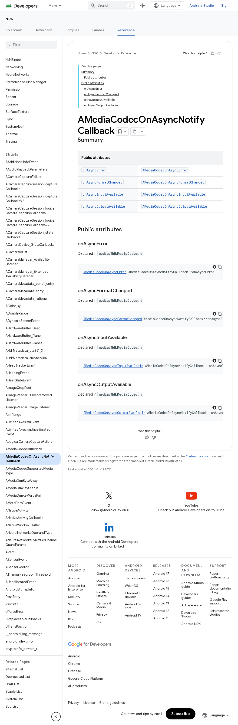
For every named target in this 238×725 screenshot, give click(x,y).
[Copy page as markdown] (135, 131)
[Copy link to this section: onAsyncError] (112, 244)
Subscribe (180, 714)
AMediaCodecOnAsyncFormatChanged (173, 182)
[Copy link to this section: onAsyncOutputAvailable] (136, 385)
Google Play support (218, 601)
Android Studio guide (192, 585)
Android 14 (161, 596)
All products (77, 686)
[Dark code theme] (214, 267)
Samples (72, 30)
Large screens (135, 578)
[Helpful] (212, 53)
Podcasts (74, 626)
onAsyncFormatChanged (102, 182)
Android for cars (133, 606)
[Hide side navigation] (56, 716)
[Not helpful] (219, 53)
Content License (196, 456)
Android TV (133, 615)
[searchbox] (31, 45)
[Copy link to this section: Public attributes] (126, 230)
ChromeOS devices (133, 595)
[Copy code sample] (220, 267)
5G (98, 622)
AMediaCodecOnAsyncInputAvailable (173, 194)
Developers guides (189, 596)
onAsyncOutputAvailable (104, 206)
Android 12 (161, 611)
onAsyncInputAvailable (103, 194)
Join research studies (219, 613)
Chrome (74, 664)
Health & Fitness (102, 594)
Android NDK (191, 624)
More (53, 5)
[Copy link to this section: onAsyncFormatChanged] (136, 291)
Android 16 (161, 581)
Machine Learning (102, 583)
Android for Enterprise (76, 587)
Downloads (44, 30)
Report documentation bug (220, 588)
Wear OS (131, 586)
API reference (191, 605)
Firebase (74, 671)
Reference (126, 30)
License (89, 703)
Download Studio (188, 614)
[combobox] (111, 5)
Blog (71, 619)
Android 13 (161, 603)
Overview (14, 30)
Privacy (101, 614)
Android (74, 578)
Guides (98, 30)
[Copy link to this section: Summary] (107, 140)
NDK (9, 19)
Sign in (226, 5)
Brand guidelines (112, 703)
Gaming (102, 573)
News (72, 612)
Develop (109, 53)
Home (82, 53)
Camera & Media (103, 605)
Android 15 (161, 588)
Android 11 (161, 618)
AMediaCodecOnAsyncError (165, 170)
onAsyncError (94, 170)
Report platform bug (219, 575)
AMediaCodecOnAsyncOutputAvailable (174, 206)
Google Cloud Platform (85, 678)
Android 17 (161, 573)
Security (74, 597)
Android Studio (201, 5)
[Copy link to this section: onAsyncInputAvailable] (131, 338)
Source (73, 604)
